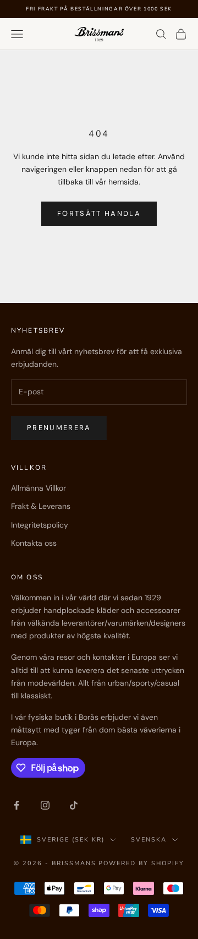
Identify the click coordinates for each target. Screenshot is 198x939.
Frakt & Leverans (40, 506)
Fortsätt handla (99, 213)
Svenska (149, 839)
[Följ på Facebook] (16, 805)
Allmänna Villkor (38, 488)
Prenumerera (59, 427)
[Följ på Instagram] (45, 805)
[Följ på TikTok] (73, 805)
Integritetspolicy (39, 525)
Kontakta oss (34, 543)
